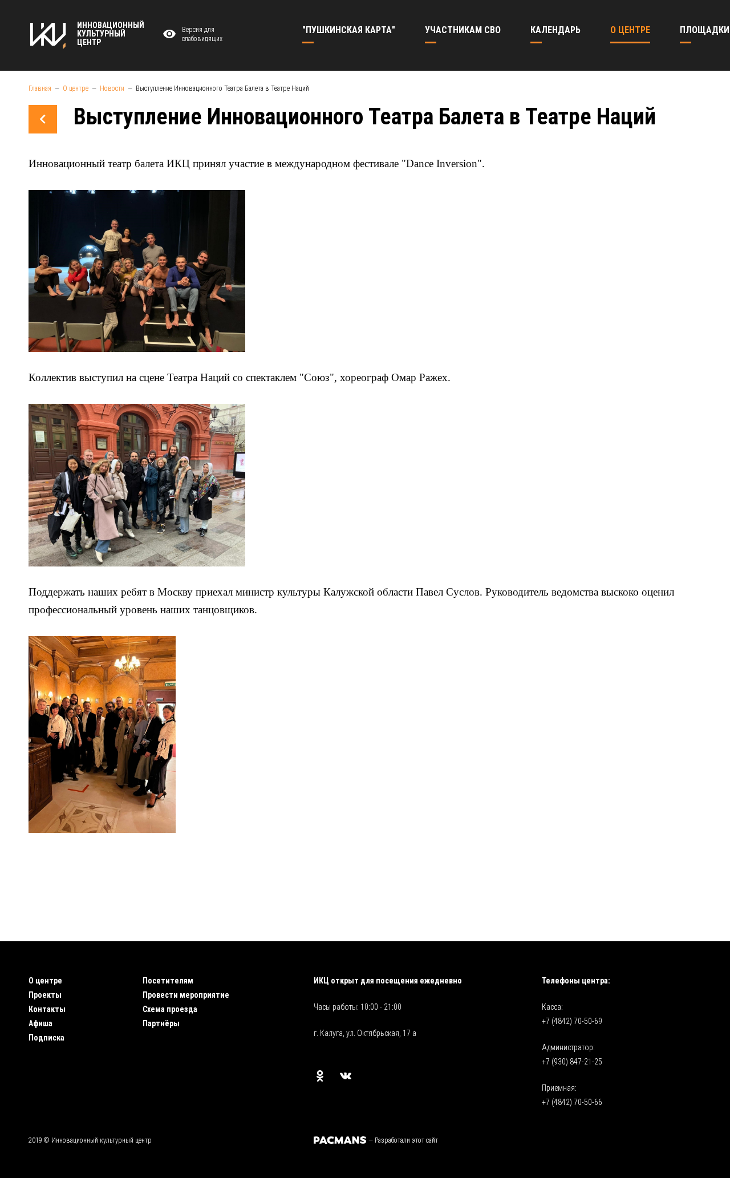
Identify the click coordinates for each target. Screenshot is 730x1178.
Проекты (45, 994)
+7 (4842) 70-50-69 (572, 1021)
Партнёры (161, 1023)
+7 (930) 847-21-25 (572, 1061)
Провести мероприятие (186, 994)
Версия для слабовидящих (202, 34)
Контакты (47, 1009)
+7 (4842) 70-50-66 (572, 1102)
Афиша (40, 1023)
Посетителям (168, 980)
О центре (45, 980)
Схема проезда (170, 1009)
